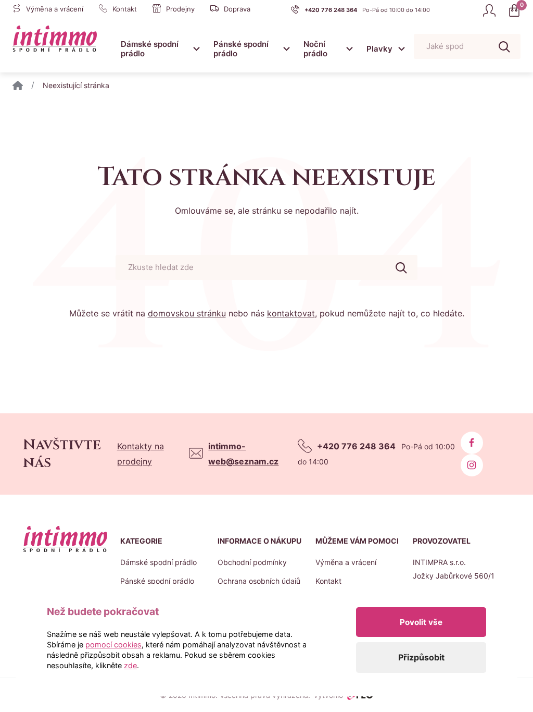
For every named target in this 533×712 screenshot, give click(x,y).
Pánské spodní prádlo (241, 48)
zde (130, 665)
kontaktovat (291, 313)
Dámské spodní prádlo (150, 48)
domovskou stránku (187, 313)
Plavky (379, 49)
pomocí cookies (113, 644)
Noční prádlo (315, 48)
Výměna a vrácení (345, 562)
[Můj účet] (489, 10)
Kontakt (328, 580)
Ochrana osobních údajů (259, 580)
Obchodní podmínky (252, 562)
